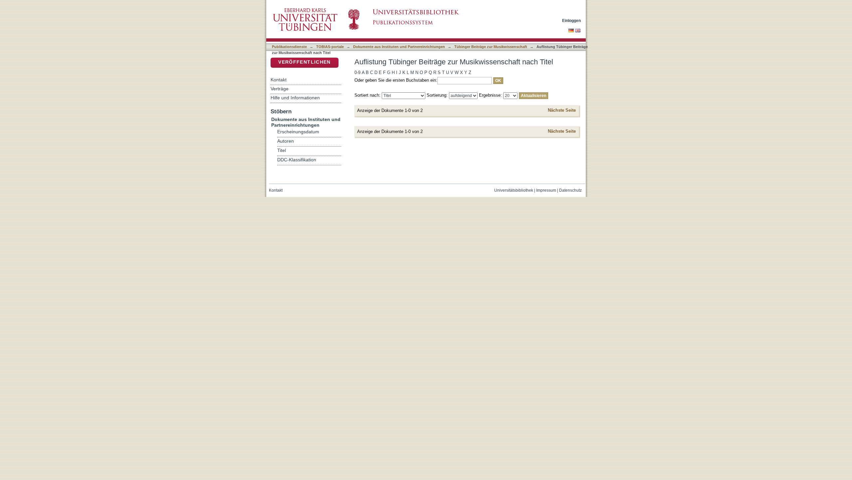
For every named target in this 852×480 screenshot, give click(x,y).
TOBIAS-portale (330, 47)
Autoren (285, 141)
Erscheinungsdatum (298, 131)
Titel (281, 150)
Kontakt (279, 79)
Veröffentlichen (304, 62)
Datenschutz (570, 190)
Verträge (280, 88)
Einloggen (571, 20)
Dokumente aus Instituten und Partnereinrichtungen (399, 47)
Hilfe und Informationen (295, 97)
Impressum (546, 190)
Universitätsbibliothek (513, 190)
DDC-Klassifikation (296, 159)
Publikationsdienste (289, 47)
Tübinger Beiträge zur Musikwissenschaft (490, 47)
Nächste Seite (562, 110)
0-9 (357, 72)
